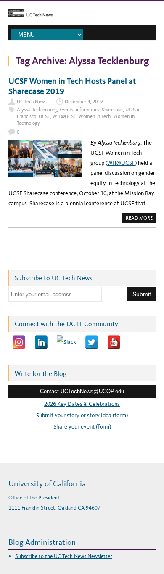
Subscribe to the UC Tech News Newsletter (63, 556)
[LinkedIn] (41, 342)
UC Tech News (32, 102)
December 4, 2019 (84, 102)
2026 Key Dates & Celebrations (82, 404)
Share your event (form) (82, 426)
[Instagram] (18, 342)
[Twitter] (91, 342)
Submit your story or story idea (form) (82, 415)
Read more (141, 219)
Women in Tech (95, 116)
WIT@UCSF (64, 116)
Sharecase (112, 110)
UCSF (44, 116)
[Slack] (66, 342)
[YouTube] (113, 342)
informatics (87, 110)
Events (66, 110)
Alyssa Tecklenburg (37, 110)
